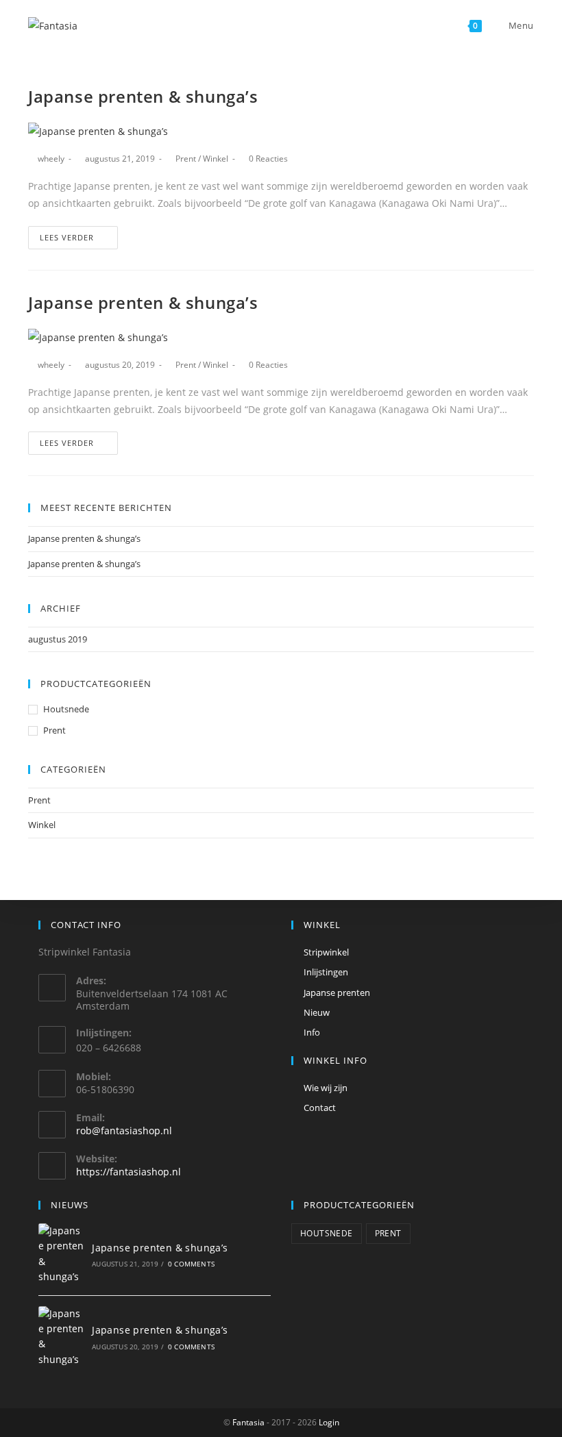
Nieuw (317, 1012)
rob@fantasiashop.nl (124, 1130)
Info (312, 1032)
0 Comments (191, 1264)
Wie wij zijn (325, 1088)
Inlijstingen (326, 972)
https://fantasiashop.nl (128, 1171)
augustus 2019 (57, 639)
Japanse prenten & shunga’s (143, 96)
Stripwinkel (326, 952)
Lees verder (67, 237)
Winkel (215, 158)
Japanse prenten (337, 992)
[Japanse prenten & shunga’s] (61, 1254)
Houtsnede (66, 709)
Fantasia (248, 1422)
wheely (51, 158)
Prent (185, 158)
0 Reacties (268, 158)
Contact (320, 1107)
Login (329, 1422)
